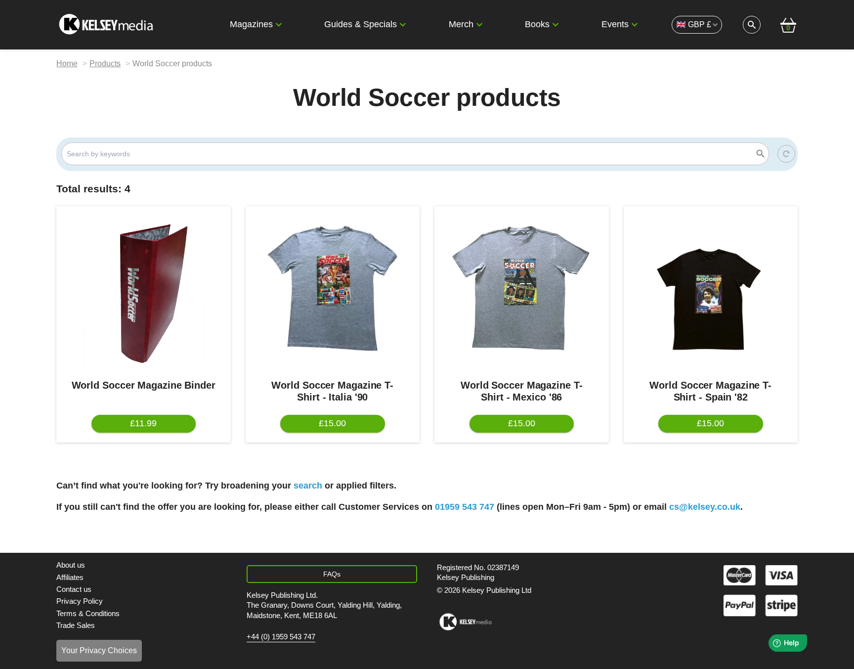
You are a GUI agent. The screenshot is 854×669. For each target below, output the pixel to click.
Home (67, 63)
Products (105, 63)
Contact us (73, 589)
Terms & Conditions (88, 613)
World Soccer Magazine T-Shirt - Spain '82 (710, 391)
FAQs (332, 574)
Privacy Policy (79, 601)
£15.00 (332, 423)
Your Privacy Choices (99, 650)
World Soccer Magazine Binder (143, 385)
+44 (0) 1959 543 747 (281, 637)
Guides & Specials (360, 24)
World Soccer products (172, 63)
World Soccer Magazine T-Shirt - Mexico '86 (522, 391)
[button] (279, 25)
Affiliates (70, 577)
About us (70, 565)
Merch (461, 24)
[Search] (760, 153)
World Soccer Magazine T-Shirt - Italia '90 (332, 391)
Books (537, 24)
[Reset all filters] (786, 154)
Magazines (251, 24)
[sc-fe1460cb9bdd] (465, 622)
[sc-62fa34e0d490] (107, 25)
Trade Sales (75, 625)
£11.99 (143, 423)
